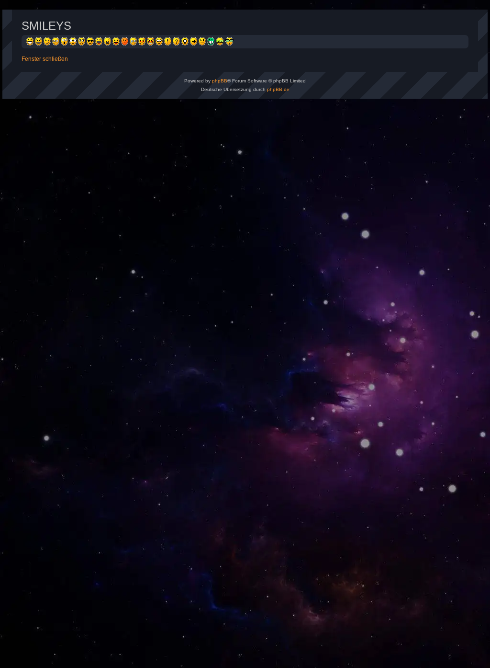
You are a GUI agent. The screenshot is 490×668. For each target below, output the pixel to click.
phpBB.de (278, 89)
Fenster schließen (45, 59)
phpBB (219, 80)
